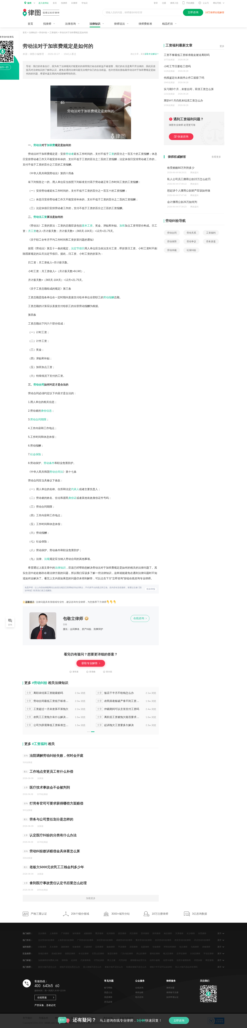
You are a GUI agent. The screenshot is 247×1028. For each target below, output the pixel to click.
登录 (156, 3)
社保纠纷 (191, 250)
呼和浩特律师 (170, 947)
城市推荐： (28, 947)
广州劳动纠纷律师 (85, 940)
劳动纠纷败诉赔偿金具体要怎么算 (55, 851)
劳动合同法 (56, 471)
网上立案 (111, 960)
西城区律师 (57, 953)
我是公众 (108, 992)
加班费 (51, 145)
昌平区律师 (182, 953)
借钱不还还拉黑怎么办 (70, 967)
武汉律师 (134, 933)
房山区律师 (141, 953)
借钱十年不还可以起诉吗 (161, 967)
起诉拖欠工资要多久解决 (115, 725)
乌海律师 (195, 947)
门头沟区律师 (127, 953)
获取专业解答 (89, 663)
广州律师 (65, 933)
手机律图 (190, 3)
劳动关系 (191, 232)
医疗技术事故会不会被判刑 (50, 787)
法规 (47, 559)
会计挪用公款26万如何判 (182, 202)
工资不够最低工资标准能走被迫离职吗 (187, 54)
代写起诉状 (99, 960)
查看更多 (216, 156)
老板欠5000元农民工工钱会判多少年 (57, 867)
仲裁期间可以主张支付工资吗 (118, 709)
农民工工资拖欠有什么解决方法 (47, 717)
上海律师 (54, 933)
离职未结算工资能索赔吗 (44, 692)
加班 (122, 225)
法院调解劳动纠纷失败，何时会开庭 (56, 755)
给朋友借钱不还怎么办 (136, 967)
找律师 (64, 3)
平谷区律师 (208, 953)
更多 (222, 46)
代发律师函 (85, 960)
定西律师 (99, 947)
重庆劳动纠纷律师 (144, 940)
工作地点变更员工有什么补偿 (51, 771)
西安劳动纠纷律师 (183, 940)
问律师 (74, 3)
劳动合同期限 (38, 419)
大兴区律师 (195, 953)
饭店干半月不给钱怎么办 (115, 692)
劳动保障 (172, 241)
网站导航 (217, 3)
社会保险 (35, 454)
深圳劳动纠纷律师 (105, 940)
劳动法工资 (40, 216)
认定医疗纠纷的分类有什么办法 (53, 835)
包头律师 (183, 947)
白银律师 (42, 947)
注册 (164, 3)
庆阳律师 (134, 947)
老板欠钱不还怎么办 (114, 967)
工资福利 (53, 32)
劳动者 (70, 153)
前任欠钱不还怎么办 (47, 967)
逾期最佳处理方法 (138, 960)
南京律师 (168, 933)
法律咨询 (70, 23)
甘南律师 (156, 947)
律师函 (65, 960)
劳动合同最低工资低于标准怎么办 (47, 701)
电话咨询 (139, 997)
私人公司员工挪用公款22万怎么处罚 (189, 179)
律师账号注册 (172, 992)
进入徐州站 (43, 3)
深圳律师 (76, 933)
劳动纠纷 (43, 32)
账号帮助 (108, 988)
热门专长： (28, 940)
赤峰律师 (206, 947)
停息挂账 (198, 960)
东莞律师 (202, 933)
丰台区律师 (83, 953)
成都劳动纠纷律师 (124, 940)
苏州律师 (145, 933)
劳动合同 (38, 384)
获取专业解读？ (152, 54)
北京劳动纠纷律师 (46, 940)
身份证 (72, 497)
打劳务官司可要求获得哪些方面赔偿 (56, 803)
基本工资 (87, 225)
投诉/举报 (151, 589)
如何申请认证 (172, 997)
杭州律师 (111, 933)
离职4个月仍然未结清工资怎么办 (183, 100)
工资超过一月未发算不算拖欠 (47, 709)
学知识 (84, 3)
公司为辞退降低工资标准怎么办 (47, 725)
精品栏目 (167, 23)
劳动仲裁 (172, 250)
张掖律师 (76, 947)
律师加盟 (170, 988)
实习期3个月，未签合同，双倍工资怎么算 (189, 89)
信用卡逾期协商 (184, 960)
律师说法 (119, 23)
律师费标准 (145, 23)
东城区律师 (43, 953)
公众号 (206, 3)
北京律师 (42, 933)
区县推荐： (28, 953)
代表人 (75, 489)
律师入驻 (174, 3)
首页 (55, 3)
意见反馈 (108, 1002)
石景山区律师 (98, 953)
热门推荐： (28, 967)
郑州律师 (156, 933)
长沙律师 (191, 933)
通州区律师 (155, 953)
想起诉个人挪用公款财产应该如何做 (188, 190)
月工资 (32, 231)
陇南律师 (111, 947)
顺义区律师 (168, 953)
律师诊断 (139, 992)
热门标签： (28, 960)
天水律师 (54, 947)
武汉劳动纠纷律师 (202, 940)
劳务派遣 (211, 241)
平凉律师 (122, 947)
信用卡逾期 (155, 960)
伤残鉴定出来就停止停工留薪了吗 (184, 77)
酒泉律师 (65, 947)
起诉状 (74, 960)
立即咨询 (179, 1020)
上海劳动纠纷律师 (66, 940)
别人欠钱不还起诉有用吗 (186, 967)
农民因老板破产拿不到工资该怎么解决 (118, 701)
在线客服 (42, 997)
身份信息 (46, 410)
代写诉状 (123, 960)
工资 (111, 153)
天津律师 (179, 933)
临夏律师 (145, 947)
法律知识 (95, 23)
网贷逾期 (209, 960)
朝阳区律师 (70, 953)
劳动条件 (49, 463)
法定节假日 (78, 248)
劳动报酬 (108, 297)
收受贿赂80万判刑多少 (180, 167)
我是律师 (108, 997)
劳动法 (37, 145)
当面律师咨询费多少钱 (48, 960)
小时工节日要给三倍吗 (177, 66)
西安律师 (122, 933)
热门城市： (28, 933)
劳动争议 (191, 241)
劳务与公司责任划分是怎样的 (51, 819)
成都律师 (88, 933)
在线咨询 (139, 618)
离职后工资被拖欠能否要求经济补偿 (118, 717)
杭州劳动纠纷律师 (163, 940)
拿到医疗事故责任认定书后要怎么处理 (58, 883)
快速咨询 (183, 136)
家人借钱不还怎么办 (92, 967)
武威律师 (88, 947)
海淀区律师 (112, 953)
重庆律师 (99, 933)
